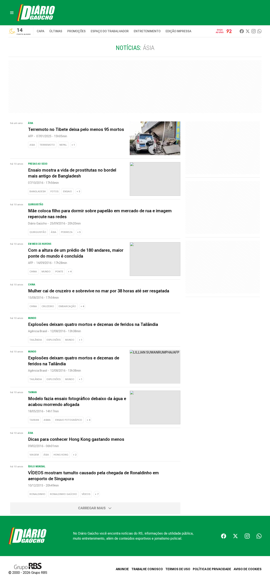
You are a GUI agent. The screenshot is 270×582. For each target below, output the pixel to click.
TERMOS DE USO (177, 569)
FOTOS (54, 191)
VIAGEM (34, 454)
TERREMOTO (47, 144)
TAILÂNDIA (36, 339)
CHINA (33, 271)
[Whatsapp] (259, 31)
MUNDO (46, 271)
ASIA (32, 144)
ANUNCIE (122, 569)
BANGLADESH (38, 191)
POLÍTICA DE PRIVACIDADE (212, 569)
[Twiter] (248, 31)
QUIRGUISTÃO (38, 232)
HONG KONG (61, 454)
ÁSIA (53, 232)
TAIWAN (34, 419)
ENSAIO (67, 191)
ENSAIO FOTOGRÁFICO (68, 419)
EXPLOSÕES (54, 339)
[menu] (11, 12)
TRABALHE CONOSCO (147, 569)
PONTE (59, 271)
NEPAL (63, 144)
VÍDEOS (86, 494)
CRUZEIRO (48, 306)
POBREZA (67, 232)
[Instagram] (253, 31)
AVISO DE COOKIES (248, 569)
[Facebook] (242, 31)
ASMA (47, 419)
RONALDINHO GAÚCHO (63, 494)
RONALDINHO (37, 494)
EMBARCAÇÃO (67, 306)
